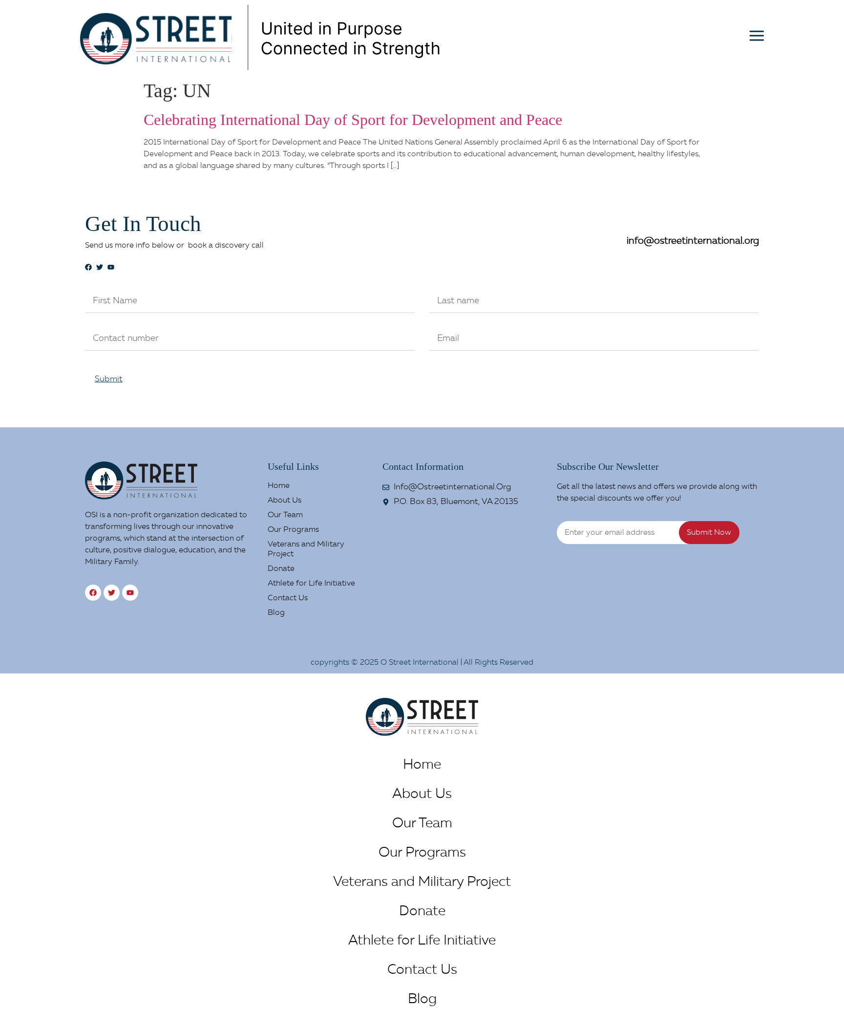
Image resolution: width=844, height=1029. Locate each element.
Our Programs (293, 530)
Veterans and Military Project (306, 549)
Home (279, 486)
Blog (276, 613)
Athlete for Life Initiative (311, 584)
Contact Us (288, 598)
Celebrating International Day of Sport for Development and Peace (353, 119)
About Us (284, 500)
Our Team (285, 515)
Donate (281, 569)
